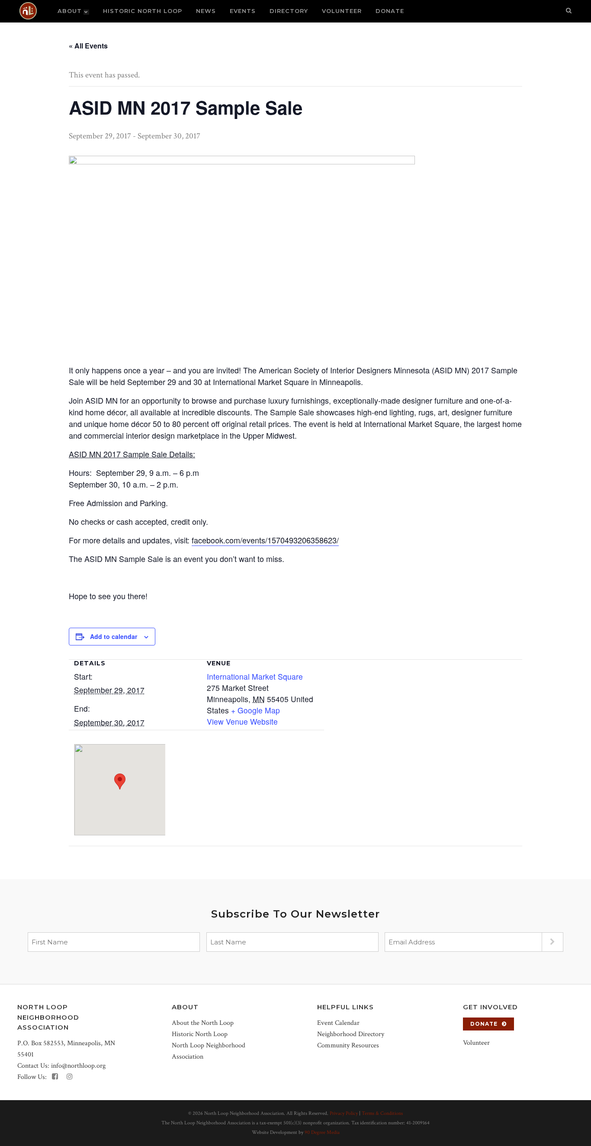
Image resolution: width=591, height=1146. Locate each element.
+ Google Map (255, 710)
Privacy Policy (344, 1113)
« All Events (88, 46)
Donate (484, 1024)
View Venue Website (242, 721)
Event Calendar (338, 1022)
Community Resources (348, 1045)
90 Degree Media (322, 1132)
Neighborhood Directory (350, 1034)
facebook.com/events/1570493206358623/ (265, 540)
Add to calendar (113, 636)
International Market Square (255, 676)
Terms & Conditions (382, 1113)
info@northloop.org (78, 1065)
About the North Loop (203, 1022)
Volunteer (476, 1042)
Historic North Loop (200, 1034)
